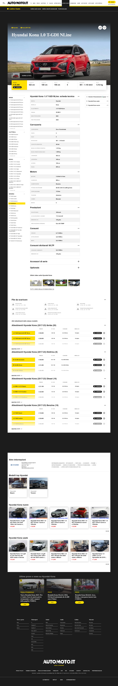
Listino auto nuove (36, 9)
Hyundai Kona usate (94, 101)
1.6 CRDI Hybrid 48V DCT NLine (16, 121)
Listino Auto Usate (78, 625)
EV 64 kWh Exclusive (13, 144)
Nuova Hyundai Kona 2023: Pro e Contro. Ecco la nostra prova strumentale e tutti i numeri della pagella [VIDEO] (31, 598)
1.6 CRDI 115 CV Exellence (15, 166)
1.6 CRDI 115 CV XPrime (14, 176)
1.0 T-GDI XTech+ (12, 225)
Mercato (91, 619)
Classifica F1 (33, 627)
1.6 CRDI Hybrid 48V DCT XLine (16, 124)
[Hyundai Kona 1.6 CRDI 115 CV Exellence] (104, 397)
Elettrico (18, 627)
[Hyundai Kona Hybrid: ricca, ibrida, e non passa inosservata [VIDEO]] (61, 283)
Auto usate (91, 625)
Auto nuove (91, 622)
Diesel (11, 159)
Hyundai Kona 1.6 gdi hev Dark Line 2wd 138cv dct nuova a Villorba (17, 523)
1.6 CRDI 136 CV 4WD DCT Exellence (15, 181)
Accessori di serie (38, 261)
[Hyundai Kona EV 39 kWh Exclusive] (104, 360)
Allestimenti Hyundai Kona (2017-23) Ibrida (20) (34, 325)
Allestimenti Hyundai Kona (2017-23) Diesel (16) (34, 378)
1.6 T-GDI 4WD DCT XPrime (15, 238)
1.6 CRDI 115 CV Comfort (14, 164)
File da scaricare (19, 299)
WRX (32, 649)
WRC (32, 647)
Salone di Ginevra (49, 627)
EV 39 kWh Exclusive (13, 134)
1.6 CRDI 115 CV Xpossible (15, 173)
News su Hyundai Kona (69, 465)
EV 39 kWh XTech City (14, 141)
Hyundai (15, 27)
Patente (61, 633)
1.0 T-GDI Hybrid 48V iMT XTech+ (16, 112)
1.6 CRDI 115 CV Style (14, 169)
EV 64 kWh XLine (12, 151)
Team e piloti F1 (34, 630)
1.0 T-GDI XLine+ (12, 215)
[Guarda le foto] (15, 75)
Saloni (47, 619)
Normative (62, 627)
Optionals (34, 267)
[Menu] (4, 2)
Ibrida (11, 97)
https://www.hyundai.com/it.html (28, 467)
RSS (66, 670)
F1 (31, 622)
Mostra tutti (12, 128)
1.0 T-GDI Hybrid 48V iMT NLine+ (16, 102)
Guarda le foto (26, 75)
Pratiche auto (62, 630)
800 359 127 (24, 466)
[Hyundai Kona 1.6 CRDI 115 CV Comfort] (104, 392)
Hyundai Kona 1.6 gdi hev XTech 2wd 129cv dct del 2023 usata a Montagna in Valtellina (38, 556)
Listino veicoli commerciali (49, 9)
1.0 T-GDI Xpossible (13, 218)
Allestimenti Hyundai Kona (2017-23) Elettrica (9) (35, 351)
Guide (61, 619)
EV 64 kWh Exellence (13, 146)
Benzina (11, 194)
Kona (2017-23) (26, 27)
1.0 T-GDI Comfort (13, 198)
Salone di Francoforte (49, 625)
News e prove (20, 619)
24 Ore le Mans (33, 641)
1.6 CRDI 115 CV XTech (14, 178)
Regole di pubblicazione (44, 670)
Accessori (86, 463)
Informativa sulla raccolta (7, 685)
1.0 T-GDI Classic (12, 196)
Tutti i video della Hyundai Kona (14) (42, 289)
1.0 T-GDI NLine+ (12, 206)
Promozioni (91, 633)
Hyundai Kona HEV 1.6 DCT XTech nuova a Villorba (59, 522)
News (18, 622)
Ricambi (93, 463)
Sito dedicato (69, 463)
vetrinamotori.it (70, 679)
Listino (76, 619)
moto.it (55, 679)
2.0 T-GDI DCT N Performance (15, 240)
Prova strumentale (27, 592)
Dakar (32, 636)
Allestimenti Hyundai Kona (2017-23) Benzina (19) (35, 405)
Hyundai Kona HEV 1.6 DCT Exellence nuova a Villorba (79, 522)
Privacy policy (19, 670)
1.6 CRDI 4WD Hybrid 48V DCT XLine (16, 118)
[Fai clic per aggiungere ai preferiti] (104, 28)
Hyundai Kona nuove (94, 105)
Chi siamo (71, 670)
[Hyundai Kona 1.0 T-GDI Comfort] (104, 418)
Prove (50, 592)
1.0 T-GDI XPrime (12, 220)
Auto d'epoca (91, 627)
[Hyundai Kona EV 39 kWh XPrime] (104, 370)
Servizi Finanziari (56, 465)
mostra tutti (16, 349)
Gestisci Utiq (86, 670)
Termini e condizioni (31, 670)
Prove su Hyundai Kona (84, 465)
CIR (32, 638)
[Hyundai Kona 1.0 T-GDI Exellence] (104, 424)
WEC (32, 644)
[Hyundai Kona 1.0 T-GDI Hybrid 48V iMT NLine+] (104, 338)
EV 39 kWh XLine (12, 137)
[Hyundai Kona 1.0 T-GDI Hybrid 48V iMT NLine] (104, 333)
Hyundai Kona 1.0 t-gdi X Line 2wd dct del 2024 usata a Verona (18, 555)
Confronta (18, 87)
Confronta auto (62, 9)
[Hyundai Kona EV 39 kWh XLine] (104, 365)
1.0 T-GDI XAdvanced (13, 210)
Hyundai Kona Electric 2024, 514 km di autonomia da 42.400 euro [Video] (58, 597)
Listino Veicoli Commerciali (79, 627)
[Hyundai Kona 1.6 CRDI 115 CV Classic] (104, 386)
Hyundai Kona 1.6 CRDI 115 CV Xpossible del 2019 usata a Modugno (98, 556)
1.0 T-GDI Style (12, 208)
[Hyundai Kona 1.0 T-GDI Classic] (104, 413)
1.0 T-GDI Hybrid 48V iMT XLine (16, 104)
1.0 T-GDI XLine (12, 213)
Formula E (33, 633)
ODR (62, 670)
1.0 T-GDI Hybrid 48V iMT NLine (16, 100)
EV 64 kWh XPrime (13, 153)
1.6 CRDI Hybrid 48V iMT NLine (16, 126)
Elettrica (12, 132)
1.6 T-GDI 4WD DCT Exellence (15, 227)
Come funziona (62, 622)
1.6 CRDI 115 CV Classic (14, 161)
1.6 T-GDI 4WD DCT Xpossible (15, 236)
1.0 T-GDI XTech (12, 222)
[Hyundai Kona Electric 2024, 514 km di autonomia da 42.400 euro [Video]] (49, 283)
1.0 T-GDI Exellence (13, 201)
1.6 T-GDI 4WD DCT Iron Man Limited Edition (15, 230)
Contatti (78, 670)
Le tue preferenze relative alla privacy (25, 685)
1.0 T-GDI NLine (12, 203)
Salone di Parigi (48, 630)
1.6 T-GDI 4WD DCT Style (14, 233)
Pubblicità (55, 670)
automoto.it (46, 679)
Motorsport (34, 619)
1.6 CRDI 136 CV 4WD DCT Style (16, 184)
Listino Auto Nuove (78, 622)
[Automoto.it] (17, 3)
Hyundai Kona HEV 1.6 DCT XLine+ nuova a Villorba (38, 522)
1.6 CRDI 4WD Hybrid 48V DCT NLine (16, 115)
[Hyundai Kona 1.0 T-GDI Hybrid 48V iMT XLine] (104, 344)
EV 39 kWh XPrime (13, 139)
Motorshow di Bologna (49, 633)
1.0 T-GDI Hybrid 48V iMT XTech (16, 109)
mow (61, 679)
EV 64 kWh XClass (13, 149)
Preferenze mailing (97, 670)
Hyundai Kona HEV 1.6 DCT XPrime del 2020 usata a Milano (59, 555)
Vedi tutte (107, 531)
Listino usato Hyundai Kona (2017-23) (71, 467)
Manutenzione (62, 625)
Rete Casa (78, 463)
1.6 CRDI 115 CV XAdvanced (15, 171)
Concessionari (91, 630)
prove (77, 592)
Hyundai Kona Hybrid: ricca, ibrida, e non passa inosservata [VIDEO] (85, 597)
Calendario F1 (33, 625)
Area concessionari (111, 4)
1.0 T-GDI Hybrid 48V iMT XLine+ (16, 107)
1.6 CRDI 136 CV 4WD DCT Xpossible (15, 187)
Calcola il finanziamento (95, 97)
